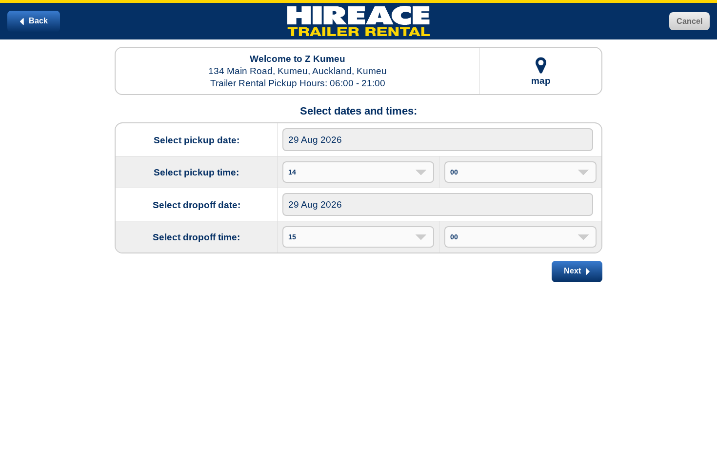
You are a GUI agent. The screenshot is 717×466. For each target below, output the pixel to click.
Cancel (689, 21)
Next (573, 271)
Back (37, 21)
